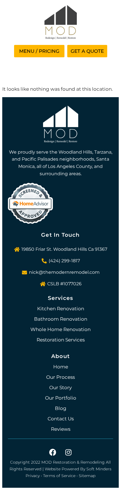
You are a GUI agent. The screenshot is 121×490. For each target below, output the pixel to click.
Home (60, 367)
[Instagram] (68, 452)
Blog (60, 408)
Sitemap (87, 475)
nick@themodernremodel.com (64, 272)
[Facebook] (53, 452)
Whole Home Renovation (60, 329)
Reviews (60, 429)
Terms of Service (59, 475)
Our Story (60, 387)
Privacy (33, 475)
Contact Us (61, 418)
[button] (39, 51)
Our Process (60, 377)
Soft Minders (98, 468)
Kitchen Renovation (60, 308)
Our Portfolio (60, 398)
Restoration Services (61, 340)
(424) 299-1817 (64, 260)
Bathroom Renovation (60, 319)
